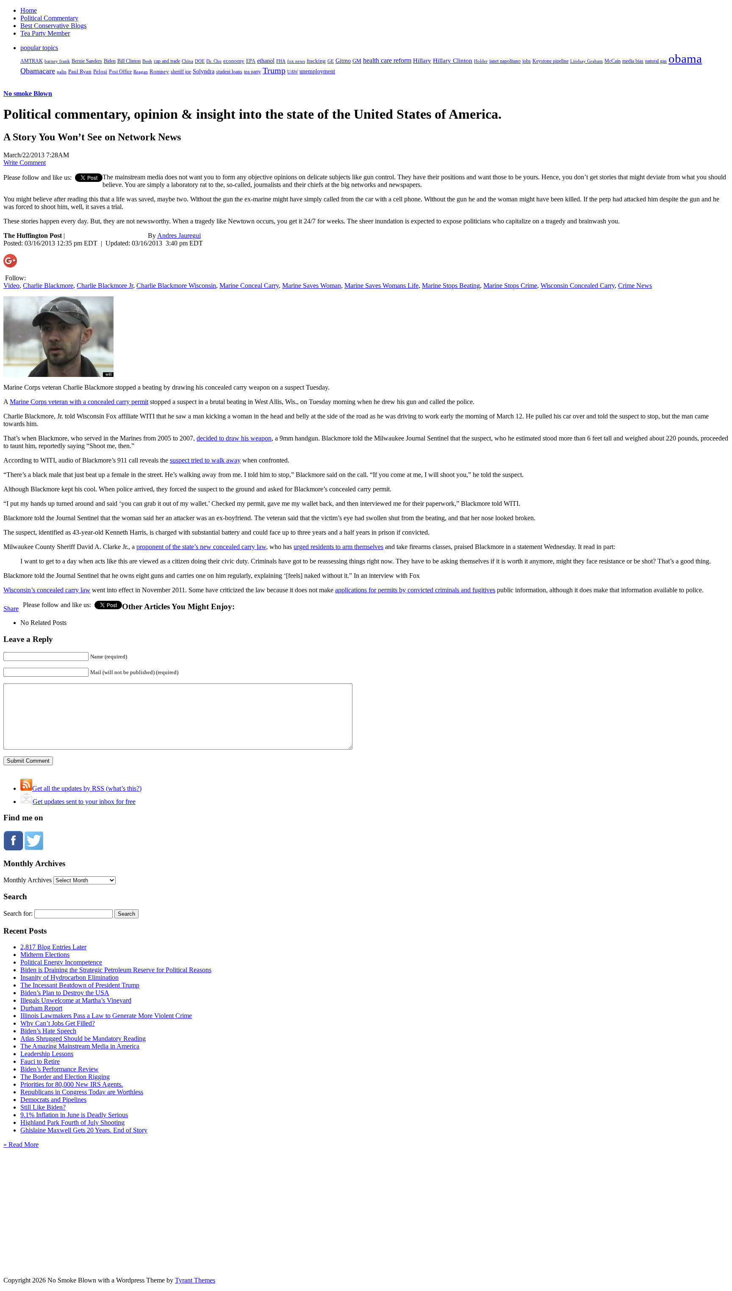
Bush (147, 61)
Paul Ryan (80, 71)
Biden (110, 61)
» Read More (21, 1144)
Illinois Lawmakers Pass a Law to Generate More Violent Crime (106, 1015)
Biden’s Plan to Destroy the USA (64, 992)
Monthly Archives (27, 880)
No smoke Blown (27, 93)
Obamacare (37, 71)
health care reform (387, 60)
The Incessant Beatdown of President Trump (79, 985)
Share (11, 608)
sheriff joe (181, 72)
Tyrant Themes (195, 1280)
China (187, 61)
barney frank (57, 61)
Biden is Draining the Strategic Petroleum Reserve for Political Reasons (115, 969)
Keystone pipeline (550, 61)
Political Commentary (49, 18)
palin (62, 72)
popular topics (39, 47)
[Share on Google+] (10, 265)
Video (11, 285)
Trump (274, 70)
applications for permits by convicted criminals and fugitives (415, 590)
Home (28, 10)
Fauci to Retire (40, 1061)
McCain (612, 61)
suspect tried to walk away (205, 460)
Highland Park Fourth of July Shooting (72, 1122)
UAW (292, 71)
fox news (296, 61)
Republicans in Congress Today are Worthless (81, 1092)
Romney (159, 71)
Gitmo (343, 60)
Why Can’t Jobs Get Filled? (57, 1023)
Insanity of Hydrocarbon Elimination (69, 977)
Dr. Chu (214, 61)
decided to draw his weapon (234, 438)
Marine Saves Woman (311, 285)
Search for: (18, 913)
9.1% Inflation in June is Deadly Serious (74, 1114)
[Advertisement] (366, 1202)
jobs (526, 61)
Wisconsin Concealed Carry (578, 285)
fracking (316, 61)
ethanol (265, 60)
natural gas (656, 61)
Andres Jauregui (179, 235)
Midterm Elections (44, 954)
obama (685, 58)
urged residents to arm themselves (338, 546)
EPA (250, 61)
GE (330, 61)
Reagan (140, 71)
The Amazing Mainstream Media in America (79, 1046)
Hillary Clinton (452, 60)
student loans (229, 72)
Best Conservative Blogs (53, 25)
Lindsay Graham (586, 61)
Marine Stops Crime (510, 285)
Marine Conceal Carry (249, 285)
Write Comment (24, 162)
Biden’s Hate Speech (48, 1030)
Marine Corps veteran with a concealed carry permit (79, 401)
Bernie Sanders (87, 61)
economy (233, 61)
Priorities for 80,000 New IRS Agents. (71, 1084)
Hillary (422, 60)
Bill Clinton (129, 61)
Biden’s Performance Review (59, 1069)
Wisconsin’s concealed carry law (46, 590)
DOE (200, 61)
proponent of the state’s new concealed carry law (201, 546)
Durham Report (41, 1008)
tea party (252, 72)
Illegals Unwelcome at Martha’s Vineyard (75, 1000)
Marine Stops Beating (451, 285)
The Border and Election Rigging (65, 1076)
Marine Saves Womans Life (381, 285)
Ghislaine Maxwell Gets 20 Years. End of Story (83, 1130)
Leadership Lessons (46, 1053)
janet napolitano (505, 61)
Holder (481, 61)
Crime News (635, 285)
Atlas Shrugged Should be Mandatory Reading (83, 1038)
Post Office (120, 72)
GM (356, 61)
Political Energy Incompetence (61, 962)
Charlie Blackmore (48, 285)
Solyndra (203, 71)
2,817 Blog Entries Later (53, 947)
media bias (632, 61)
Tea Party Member (45, 33)
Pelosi (100, 71)
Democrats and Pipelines (53, 1099)
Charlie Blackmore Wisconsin (176, 285)
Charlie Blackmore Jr (105, 285)
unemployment (317, 71)
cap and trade (167, 61)
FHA (281, 61)
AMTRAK (31, 61)
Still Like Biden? (43, 1107)
